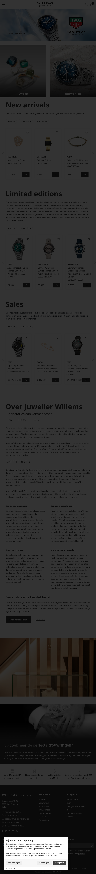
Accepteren (59, 863)
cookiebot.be (11, 868)
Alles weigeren (45, 863)
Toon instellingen (13, 863)
